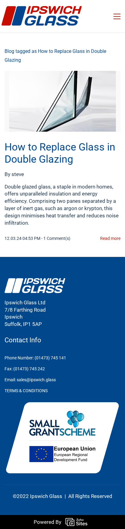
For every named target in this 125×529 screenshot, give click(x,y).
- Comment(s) (55, 238)
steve (18, 174)
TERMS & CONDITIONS (26, 390)
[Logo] (42, 16)
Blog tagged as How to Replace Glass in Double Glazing (55, 55)
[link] (35, 281)
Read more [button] (110, 238)
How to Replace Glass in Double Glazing (60, 153)
